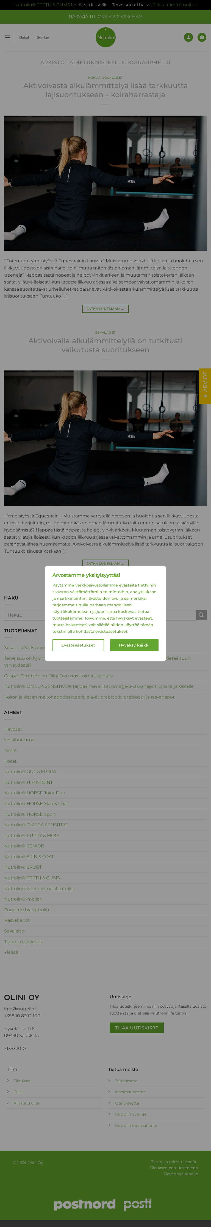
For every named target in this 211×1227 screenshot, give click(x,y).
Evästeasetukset (78, 645)
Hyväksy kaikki (134, 645)
